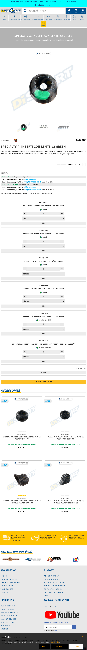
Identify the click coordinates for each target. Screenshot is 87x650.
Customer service (77, 535)
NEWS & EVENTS (8, 622)
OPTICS (74, 19)
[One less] (62, 213)
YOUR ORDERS (7, 586)
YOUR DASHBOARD (9, 579)
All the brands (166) (16, 552)
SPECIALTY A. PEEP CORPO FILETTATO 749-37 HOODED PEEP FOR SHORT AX (65, 502)
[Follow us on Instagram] (46, 606)
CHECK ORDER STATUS (11, 583)
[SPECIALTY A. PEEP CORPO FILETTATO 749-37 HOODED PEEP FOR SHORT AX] (65, 479)
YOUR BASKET (7, 589)
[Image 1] (43, 127)
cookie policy (55, 642)
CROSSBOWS (66, 19)
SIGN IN (4, 592)
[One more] (24, 213)
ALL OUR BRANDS (8, 619)
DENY (44, 646)
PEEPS (38, 40)
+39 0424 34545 (69, 2)
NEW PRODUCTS (8, 606)
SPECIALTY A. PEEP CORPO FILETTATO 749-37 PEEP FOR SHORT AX (65, 438)
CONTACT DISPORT (52, 579)
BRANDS (43, 25)
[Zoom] (43, 87)
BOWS (4, 19)
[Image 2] (63, 127)
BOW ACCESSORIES (25, 19)
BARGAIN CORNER (9, 616)
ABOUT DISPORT (51, 576)
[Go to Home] (11, 10)
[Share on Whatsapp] (75, 164)
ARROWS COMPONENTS (37, 19)
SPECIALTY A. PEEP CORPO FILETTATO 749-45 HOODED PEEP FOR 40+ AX (22, 502)
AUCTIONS (5, 629)
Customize (60, 646)
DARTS (82, 19)
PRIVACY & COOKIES (53, 589)
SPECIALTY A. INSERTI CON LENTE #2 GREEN (57, 40)
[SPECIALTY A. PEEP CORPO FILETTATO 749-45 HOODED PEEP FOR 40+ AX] (22, 479)
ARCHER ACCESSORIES (14, 19)
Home (17, 40)
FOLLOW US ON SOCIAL (54, 583)
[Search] (25, 11)
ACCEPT (76, 646)
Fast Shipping (17, 535)
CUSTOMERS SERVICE (53, 592)
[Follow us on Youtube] (62, 615)
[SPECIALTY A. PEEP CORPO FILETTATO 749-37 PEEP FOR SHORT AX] (65, 415)
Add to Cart (44, 382)
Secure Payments (48, 535)
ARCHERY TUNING (48, 19)
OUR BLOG (5, 626)
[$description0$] (11, 559)
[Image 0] (23, 127)
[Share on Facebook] (84, 164)
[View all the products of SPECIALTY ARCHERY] (15, 140)
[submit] (74, 627)
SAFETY (47, 596)
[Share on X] (79, 164)
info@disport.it (44, 5)
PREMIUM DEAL (7, 609)
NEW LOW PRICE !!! (9, 612)
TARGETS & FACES (58, 19)
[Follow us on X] (50, 606)
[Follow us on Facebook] (55, 606)
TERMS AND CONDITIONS (55, 586)
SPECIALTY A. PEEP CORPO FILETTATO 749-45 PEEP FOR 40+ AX (22, 438)
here (55, 630)
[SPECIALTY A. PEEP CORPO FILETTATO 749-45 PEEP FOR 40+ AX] (22, 415)
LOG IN (4, 576)
